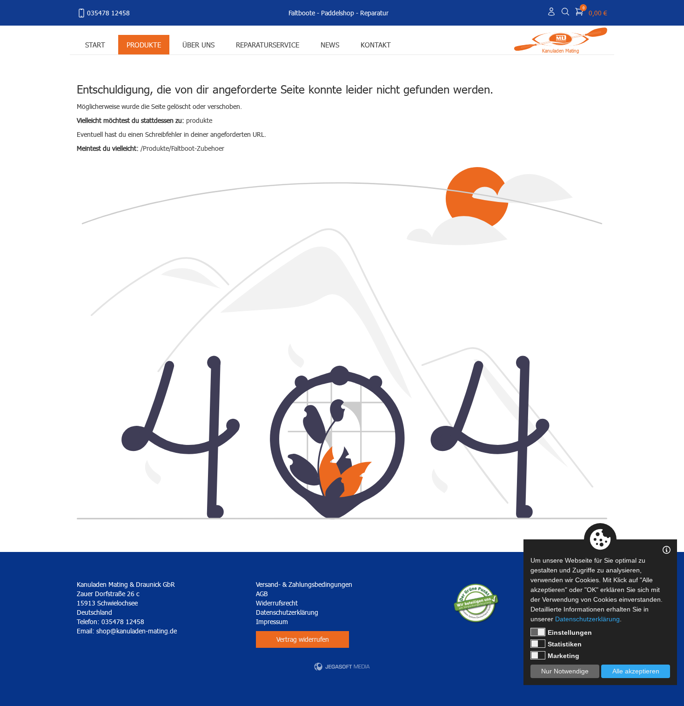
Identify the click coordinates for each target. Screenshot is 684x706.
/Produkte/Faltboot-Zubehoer (182, 148)
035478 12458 (108, 13)
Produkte (144, 44)
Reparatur (374, 13)
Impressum (272, 621)
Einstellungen (570, 632)
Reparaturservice (267, 44)
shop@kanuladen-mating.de (136, 631)
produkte (199, 120)
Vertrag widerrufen (302, 639)
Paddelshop (337, 13)
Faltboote (301, 13)
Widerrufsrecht (277, 603)
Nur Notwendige (565, 671)
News (330, 44)
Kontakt (376, 44)
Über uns (198, 44)
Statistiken (565, 644)
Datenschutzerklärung (287, 612)
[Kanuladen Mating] (560, 38)
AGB (262, 594)
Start (95, 44)
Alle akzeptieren (635, 671)
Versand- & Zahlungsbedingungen (304, 584)
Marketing (563, 655)
